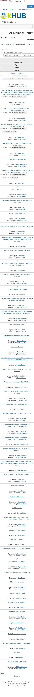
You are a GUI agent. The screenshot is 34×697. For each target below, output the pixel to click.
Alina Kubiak (21, 118)
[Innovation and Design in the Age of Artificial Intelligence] (17, 224)
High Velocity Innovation (17, 623)
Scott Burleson (21, 431)
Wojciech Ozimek (22, 220)
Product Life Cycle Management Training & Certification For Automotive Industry (17, 125)
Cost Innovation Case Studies (17, 561)
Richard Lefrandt (21, 526)
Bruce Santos (21, 491)
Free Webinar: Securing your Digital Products (17, 382)
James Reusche (21, 568)
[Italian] (5, 1)
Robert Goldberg (21, 195)
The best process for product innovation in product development (17, 144)
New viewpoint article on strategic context (17, 404)
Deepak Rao (21, 155)
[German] (3, 1)
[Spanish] (9, 1)
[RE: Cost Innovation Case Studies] (17, 559)
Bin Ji (21, 104)
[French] (2, 1)
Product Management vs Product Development (17, 573)
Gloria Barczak (21, 554)
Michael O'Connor (21, 667)
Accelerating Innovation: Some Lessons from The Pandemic (17, 449)
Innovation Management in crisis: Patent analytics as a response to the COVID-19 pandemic (17, 359)
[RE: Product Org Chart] (17, 187)
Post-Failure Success (17, 347)
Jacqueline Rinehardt (21, 387)
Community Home (6, 44)
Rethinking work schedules (17, 612)
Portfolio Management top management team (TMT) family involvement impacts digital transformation (17, 518)
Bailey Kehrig (21, 233)
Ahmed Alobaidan (21, 455)
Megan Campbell (22, 283)
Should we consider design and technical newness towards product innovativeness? (17, 425)
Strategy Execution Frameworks (17, 602)
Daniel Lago (21, 628)
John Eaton (21, 589)
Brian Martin (21, 409)
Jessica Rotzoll (21, 306)
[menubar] (18, 9)
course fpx (22, 85)
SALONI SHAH (21, 418)
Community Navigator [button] (8, 37)
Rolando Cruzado (21, 598)
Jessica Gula (21, 256)
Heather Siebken (21, 196)
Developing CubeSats (17, 73)
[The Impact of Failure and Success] (17, 287)
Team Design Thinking (17, 539)
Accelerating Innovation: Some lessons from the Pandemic (17, 370)
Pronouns (17, 652)
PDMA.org (5, 9)
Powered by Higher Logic (17, 685)
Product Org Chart (17, 189)
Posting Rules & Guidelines (24, 9)
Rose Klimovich (21, 331)
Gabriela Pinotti (21, 257)
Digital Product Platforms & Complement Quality (17, 413)
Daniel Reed (21, 294)
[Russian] (8, 1)
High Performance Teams (17, 324)
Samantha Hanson (21, 376)
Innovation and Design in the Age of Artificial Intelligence (17, 226)
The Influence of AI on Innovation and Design (17, 250)
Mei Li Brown (21, 183)
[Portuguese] (6, 1)
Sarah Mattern (21, 246)
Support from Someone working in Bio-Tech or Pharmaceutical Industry (17, 109)
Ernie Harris (21, 648)
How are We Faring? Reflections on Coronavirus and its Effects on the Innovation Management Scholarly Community (17, 239)
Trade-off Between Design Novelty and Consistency (17, 549)
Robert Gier (21, 219)
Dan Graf (21, 281)
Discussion (19, 44)
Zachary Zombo (21, 341)
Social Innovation (17, 508)
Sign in (30, 6)
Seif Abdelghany (21, 120)
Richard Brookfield (21, 164)
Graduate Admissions (22, 307)
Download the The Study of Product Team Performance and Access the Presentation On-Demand (17, 171)
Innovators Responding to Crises (17, 662)
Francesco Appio (22, 86)
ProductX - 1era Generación (17, 593)
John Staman (21, 365)
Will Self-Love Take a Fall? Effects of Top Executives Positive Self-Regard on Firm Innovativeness (17, 312)
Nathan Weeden (21, 343)
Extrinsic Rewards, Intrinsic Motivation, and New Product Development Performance (17, 299)
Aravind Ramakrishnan (21, 433)
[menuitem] (5, 9)
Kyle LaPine (21, 330)
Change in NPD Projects (17, 486)
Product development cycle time (17, 159)
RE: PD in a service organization (17, 634)
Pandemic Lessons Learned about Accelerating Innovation (17, 275)
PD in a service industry (17, 582)
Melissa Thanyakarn (21, 318)
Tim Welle (21, 480)
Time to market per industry (17, 213)
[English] (0, 1)
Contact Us (12, 9)
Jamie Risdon (21, 232)
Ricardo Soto (21, 207)
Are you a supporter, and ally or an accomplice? (17, 643)
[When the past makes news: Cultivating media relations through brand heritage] (17, 261)
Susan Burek (21, 102)
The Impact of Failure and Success (17, 289)
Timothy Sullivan (21, 457)
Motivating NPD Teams (17, 497)
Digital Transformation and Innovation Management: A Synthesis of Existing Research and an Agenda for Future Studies (17, 463)
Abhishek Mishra (21, 270)
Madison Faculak (21, 352)
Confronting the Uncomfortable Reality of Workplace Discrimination (17, 201)
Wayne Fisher (21, 567)
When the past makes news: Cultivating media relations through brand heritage (17, 264)
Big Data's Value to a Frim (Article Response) (17, 336)
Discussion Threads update (17, 530)
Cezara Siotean (21, 378)
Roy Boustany (22, 320)
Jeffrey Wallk (21, 398)
